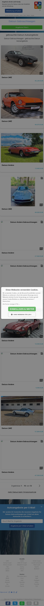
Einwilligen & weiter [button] (22, 309)
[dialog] (22, 303)
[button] (22, 304)
